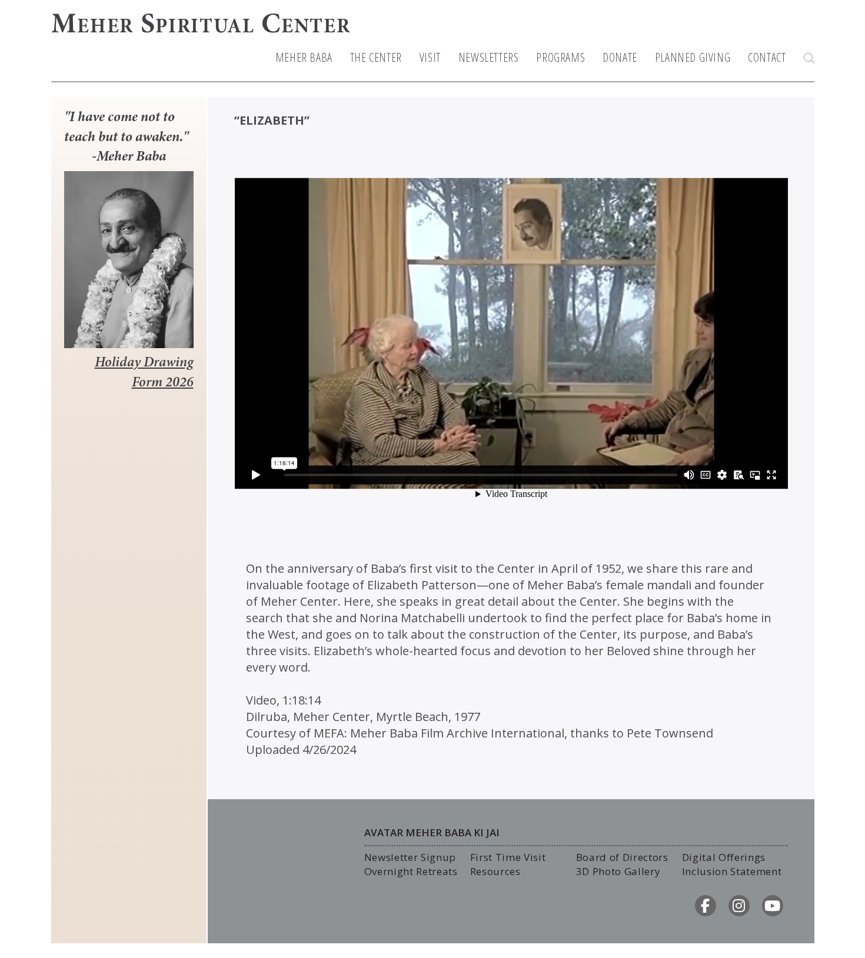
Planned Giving (692, 58)
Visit (430, 58)
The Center (376, 58)
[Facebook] (705, 905)
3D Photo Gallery (618, 871)
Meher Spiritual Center (201, 26)
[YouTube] (772, 905)
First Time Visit (508, 857)
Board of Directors (622, 857)
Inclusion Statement (732, 871)
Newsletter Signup (410, 857)
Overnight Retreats (411, 871)
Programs (560, 58)
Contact (767, 58)
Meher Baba (303, 58)
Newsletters (488, 58)
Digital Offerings (724, 857)
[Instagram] (739, 905)
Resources (495, 871)
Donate (620, 58)
